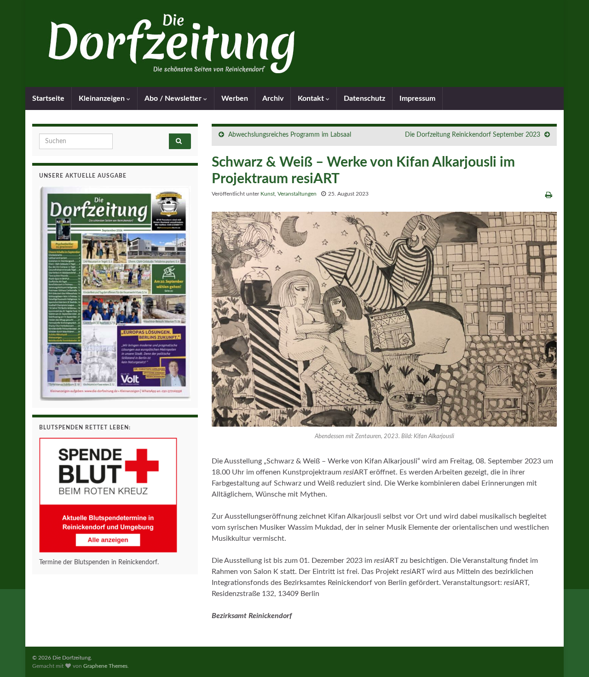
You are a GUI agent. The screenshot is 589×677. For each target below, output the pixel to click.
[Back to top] (568, 656)
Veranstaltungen (297, 194)
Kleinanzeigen (103, 98)
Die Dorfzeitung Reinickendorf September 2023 (472, 135)
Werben (234, 98)
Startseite (48, 98)
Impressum (417, 98)
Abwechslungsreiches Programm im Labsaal (289, 135)
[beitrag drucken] (548, 195)
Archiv (272, 98)
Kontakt (312, 98)
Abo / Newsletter (173, 98)
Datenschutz (364, 98)
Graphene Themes (105, 666)
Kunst (267, 194)
